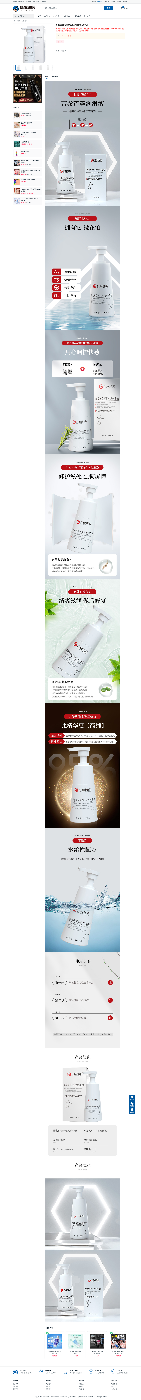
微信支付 (114, 1384)
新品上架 (47, 16)
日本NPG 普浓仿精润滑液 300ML (28, 133)
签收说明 (81, 1386)
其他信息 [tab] (54, 77)
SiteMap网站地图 (101, 1397)
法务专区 (56, 16)
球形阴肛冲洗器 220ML (28, 179)
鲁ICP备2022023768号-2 (87, 1397)
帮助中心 (67, 16)
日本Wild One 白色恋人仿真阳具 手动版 (30, 190)
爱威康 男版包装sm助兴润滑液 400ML (30, 161)
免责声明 (15, 1389)
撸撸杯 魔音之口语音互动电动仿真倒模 (30, 171)
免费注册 (99, 1)
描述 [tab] (46, 77)
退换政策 (81, 1389)
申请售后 (78, 16)
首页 (39, 16)
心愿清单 (113, 1)
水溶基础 (63, 51)
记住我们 (48, 1389)
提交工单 (87, 16)
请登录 (94, 1)
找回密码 (125, 1)
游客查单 (119, 1)
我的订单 (107, 1)
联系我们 (48, 1386)
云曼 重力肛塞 (25, 142)
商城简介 (48, 1384)
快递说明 (81, 1384)
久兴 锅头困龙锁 (26, 113)
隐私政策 (15, 1386)
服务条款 (15, 1384)
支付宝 (113, 1386)
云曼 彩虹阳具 (25, 151)
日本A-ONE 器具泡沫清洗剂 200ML (29, 199)
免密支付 (114, 1389)
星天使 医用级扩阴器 (27, 123)
